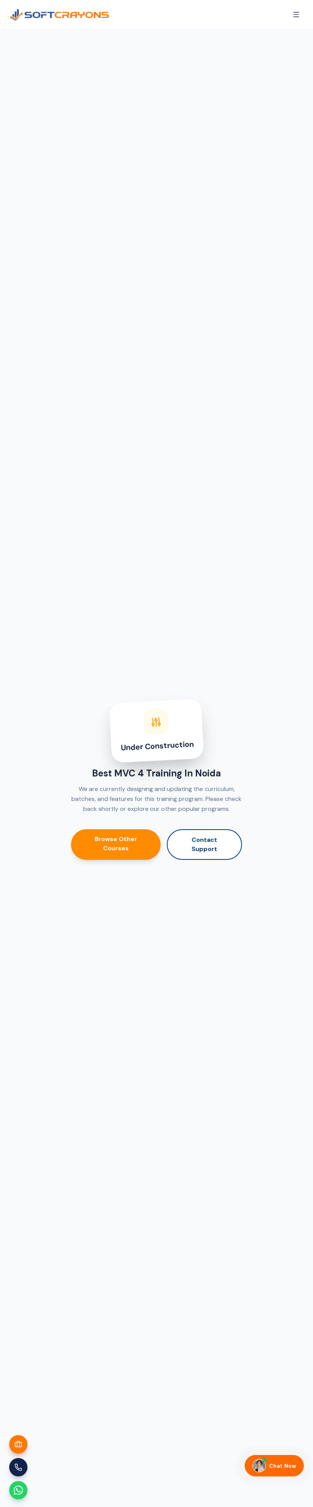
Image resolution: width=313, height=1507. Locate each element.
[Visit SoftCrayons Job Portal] (18, 1444)
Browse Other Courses (116, 843)
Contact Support (204, 844)
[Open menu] (296, 14)
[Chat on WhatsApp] (18, 1490)
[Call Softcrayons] (18, 1467)
